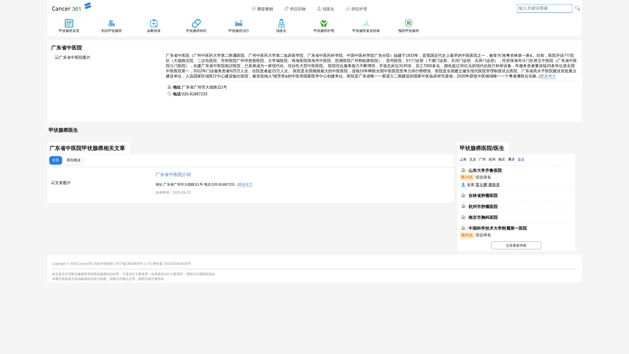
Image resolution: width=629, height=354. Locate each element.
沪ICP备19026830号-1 (130, 264)
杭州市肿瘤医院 (483, 206)
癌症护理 (359, 9)
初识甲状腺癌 (111, 31)
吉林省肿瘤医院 (483, 195)
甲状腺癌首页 (69, 31)
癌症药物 (298, 9)
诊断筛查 (154, 31)
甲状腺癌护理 (324, 31)
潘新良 (494, 185)
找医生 (328, 9)
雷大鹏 (481, 185)
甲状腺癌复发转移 (366, 31)
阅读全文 (245, 184)
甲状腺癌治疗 (239, 31)
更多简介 (548, 76)
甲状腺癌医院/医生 (482, 148)
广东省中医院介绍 (173, 174)
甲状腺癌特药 (196, 31)
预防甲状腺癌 (408, 31)
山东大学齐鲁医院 (485, 170)
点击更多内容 (516, 245)
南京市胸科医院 (483, 217)
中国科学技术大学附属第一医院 (498, 228)
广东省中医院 (66, 47)
